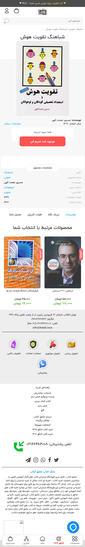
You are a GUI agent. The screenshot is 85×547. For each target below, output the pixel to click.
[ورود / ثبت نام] (7, 13)
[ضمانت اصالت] (33, 345)
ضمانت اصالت (33, 353)
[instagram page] (35, 460)
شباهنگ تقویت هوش (56, 29)
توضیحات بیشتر (12, 124)
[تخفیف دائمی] (13, 345)
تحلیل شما (15, 215)
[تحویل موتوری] (52, 345)
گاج (42, 410)
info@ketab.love (42, 328)
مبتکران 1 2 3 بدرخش (62, 290)
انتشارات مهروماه (43, 425)
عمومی (72, 29)
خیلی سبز (42, 405)
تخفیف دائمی (14, 353)
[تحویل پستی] (71, 345)
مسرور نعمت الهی (61, 120)
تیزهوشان (9, 187)
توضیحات (70, 215)
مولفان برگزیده (42, 420)
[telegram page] (28, 460)
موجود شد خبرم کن (42, 141)
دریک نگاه (53, 215)
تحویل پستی (71, 353)
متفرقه (80, 29)
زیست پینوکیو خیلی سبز (42, 396)
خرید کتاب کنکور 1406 (42, 434)
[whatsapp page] (42, 460)
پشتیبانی (42, 373)
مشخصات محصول (42, 168)
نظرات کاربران (34, 215)
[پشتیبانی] (42, 364)
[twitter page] (55, 460)
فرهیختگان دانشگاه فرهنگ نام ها (22, 290)
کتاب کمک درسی (42, 401)
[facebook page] (48, 460)
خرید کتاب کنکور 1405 (42, 429)
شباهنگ (8, 172)
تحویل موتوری (52, 353)
